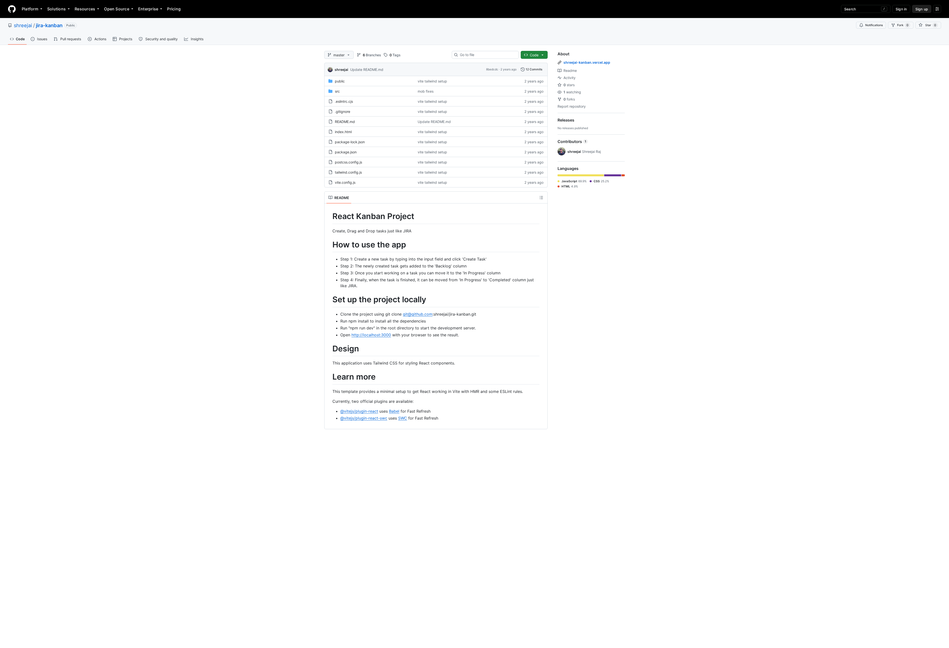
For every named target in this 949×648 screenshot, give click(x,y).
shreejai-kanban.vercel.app (586, 62)
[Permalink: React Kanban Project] (328, 216)
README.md (345, 122)
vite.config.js (345, 182)
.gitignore (342, 111)
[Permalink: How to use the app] (328, 244)
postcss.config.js (348, 162)
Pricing (174, 8)
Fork (902, 25)
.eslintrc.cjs (344, 101)
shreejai (23, 25)
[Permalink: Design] (328, 348)
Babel (394, 411)
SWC (402, 418)
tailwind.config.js (348, 172)
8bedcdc (492, 69)
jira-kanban (49, 25)
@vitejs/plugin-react (359, 411)
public (340, 81)
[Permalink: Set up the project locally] (328, 299)
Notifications (874, 25)
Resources (85, 8)
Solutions (56, 8)
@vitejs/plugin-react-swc (363, 418)
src (337, 91)
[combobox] (487, 55)
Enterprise (148, 8)
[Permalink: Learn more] (328, 377)
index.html (343, 132)
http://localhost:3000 (371, 334)
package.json (346, 152)
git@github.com (417, 314)
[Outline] (541, 198)
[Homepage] (12, 9)
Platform (30, 8)
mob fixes (425, 91)
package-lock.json (350, 142)
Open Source (116, 8)
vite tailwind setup (432, 81)
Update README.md (366, 69)
